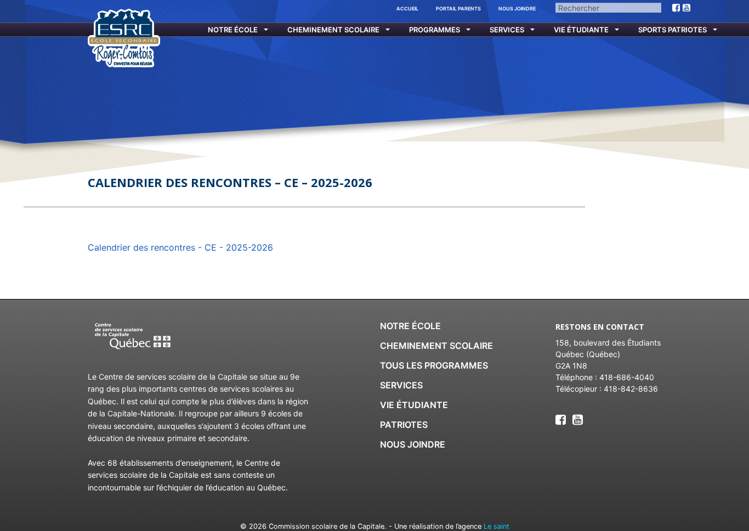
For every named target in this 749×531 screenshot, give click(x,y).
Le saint (496, 526)
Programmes (434, 29)
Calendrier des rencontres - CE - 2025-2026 (180, 247)
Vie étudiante (581, 29)
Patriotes (404, 424)
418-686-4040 (626, 377)
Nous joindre (517, 8)
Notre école (233, 29)
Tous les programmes (434, 365)
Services (507, 29)
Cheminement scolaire (333, 29)
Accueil (407, 8)
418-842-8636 (631, 388)
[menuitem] (231, 30)
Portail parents (458, 8)
